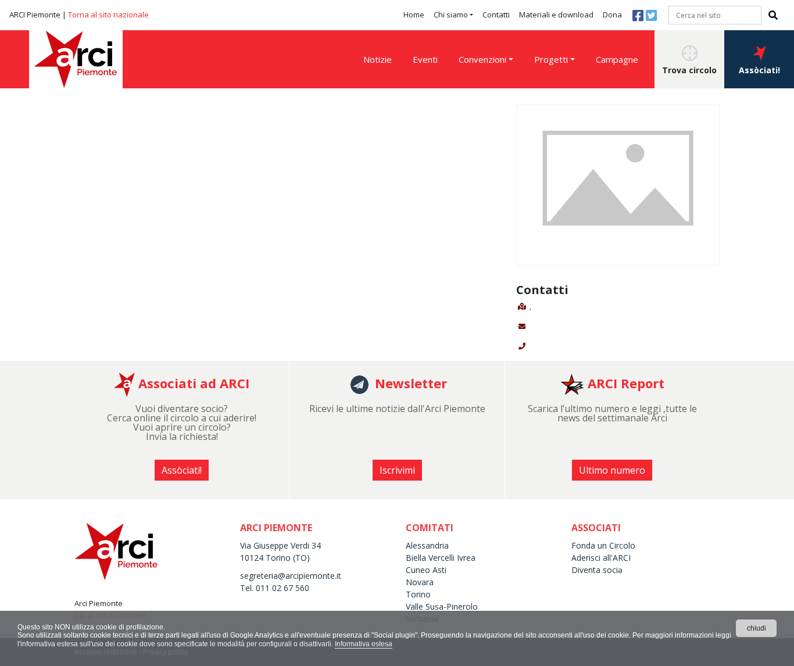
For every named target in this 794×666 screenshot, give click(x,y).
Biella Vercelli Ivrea (440, 557)
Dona (612, 14)
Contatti (496, 14)
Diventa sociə (597, 569)
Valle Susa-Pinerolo (442, 606)
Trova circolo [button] (689, 70)
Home (413, 14)
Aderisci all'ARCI (601, 557)
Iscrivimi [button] (397, 470)
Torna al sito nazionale (108, 14)
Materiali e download (556, 14)
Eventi (425, 59)
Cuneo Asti (426, 569)
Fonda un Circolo (603, 545)
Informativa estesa (363, 644)
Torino (418, 594)
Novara (420, 582)
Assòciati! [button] (759, 70)
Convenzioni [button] (482, 59)
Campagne (617, 59)
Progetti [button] (551, 59)
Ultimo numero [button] (612, 470)
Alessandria (427, 545)
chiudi (756, 628)
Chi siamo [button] (451, 14)
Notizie (377, 59)
